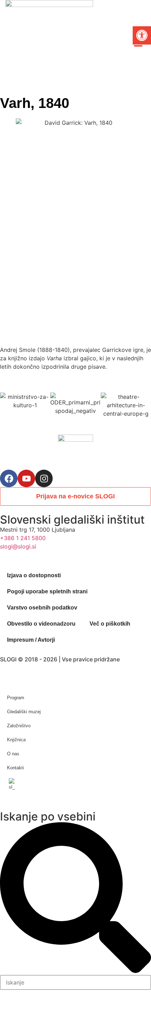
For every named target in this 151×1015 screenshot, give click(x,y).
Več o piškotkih (110, 624)
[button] (142, 35)
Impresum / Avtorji (31, 640)
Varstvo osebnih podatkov (42, 608)
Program (15, 697)
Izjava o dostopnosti (34, 575)
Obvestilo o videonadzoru (41, 624)
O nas (13, 753)
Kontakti (15, 767)
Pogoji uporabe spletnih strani (47, 591)
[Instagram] (44, 478)
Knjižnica (16, 739)
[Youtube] (26, 478)
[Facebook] (9, 478)
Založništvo (19, 725)
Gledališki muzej (24, 711)
